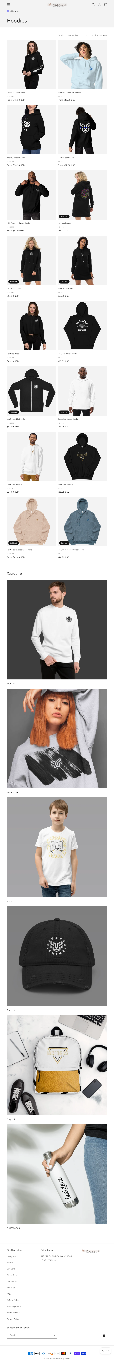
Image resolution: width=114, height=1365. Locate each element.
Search (10, 1262)
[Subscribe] (54, 1335)
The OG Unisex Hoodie (16, 158)
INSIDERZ (53, 1359)
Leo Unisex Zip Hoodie (16, 419)
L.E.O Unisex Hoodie (66, 158)
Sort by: (61, 35)
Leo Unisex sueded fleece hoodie (20, 550)
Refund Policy (13, 1300)
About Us (11, 1287)
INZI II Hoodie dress (65, 288)
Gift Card (11, 1269)
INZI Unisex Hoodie (65, 484)
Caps (9, 1010)
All (8, 11)
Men (9, 683)
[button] (8, 5)
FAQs (9, 1294)
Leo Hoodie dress (64, 223)
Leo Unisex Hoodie (14, 484)
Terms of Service (14, 1312)
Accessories (13, 1227)
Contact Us (12, 1281)
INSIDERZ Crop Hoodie (16, 92)
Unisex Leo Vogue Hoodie (68, 419)
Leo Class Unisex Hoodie (67, 354)
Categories (12, 1256)
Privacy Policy (13, 1319)
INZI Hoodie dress (14, 288)
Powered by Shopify (63, 1359)
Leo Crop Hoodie (13, 354)
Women (11, 792)
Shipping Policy (14, 1306)
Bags (9, 1119)
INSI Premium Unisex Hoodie (69, 92)
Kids (9, 901)
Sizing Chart (12, 1275)
